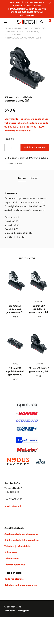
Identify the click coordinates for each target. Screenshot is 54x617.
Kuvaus (22, 178)
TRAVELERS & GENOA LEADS (34, 28)
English (34, 178)
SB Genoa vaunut (12, 35)
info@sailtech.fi (12, 506)
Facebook (9, 610)
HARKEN (17, 28)
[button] (5, 21)
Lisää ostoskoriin (34, 147)
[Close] (50, 2)
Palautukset (10, 552)
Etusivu (7, 28)
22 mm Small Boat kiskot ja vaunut (21, 31)
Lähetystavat (11, 558)
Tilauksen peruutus (14, 564)
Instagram (23, 610)
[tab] (22, 178)
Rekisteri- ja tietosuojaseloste (20, 585)
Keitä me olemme (14, 578)
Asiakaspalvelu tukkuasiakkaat (21, 540)
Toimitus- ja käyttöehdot (17, 546)
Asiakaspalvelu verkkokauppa (21, 534)
